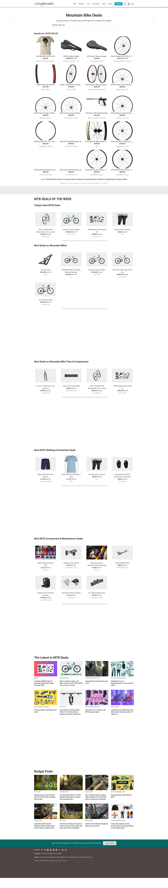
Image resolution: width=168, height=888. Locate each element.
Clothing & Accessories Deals (86, 179)
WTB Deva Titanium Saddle (96, 56)
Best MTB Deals (51, 179)
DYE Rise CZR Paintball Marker (97, 113)
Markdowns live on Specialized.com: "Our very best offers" (122, 683)
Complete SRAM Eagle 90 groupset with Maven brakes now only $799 (44, 683)
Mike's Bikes (45, 89)
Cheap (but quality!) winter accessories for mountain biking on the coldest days (122, 826)
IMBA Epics (64, 857)
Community (95, 3)
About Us (44, 853)
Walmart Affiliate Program (46, 61)
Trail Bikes (63, 706)
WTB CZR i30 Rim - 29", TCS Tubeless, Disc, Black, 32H (54, 141)
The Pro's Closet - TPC (71, 61)
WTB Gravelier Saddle (71, 56)
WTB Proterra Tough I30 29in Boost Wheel (126, 113)
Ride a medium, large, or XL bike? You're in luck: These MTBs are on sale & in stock (71, 683)
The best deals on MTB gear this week (45, 711)
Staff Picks (101, 179)
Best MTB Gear (73, 857)
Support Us (51, 853)
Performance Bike (71, 146)
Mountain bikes (64, 678)
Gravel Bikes (89, 791)
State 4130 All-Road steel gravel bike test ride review (96, 825)
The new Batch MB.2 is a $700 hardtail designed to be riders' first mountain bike (70, 797)
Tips (88, 3)
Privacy (65, 860)
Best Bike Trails (54, 857)
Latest (110, 3)
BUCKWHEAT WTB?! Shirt (45, 56)
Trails (74, 3)
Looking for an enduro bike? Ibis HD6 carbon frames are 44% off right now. (122, 712)
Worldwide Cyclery (45, 146)
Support (118, 3)
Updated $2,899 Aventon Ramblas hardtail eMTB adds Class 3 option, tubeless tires (44, 826)
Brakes (36, 678)
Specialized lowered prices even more (96, 682)
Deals (104, 3)
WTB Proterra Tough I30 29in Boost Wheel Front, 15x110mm (132, 84)
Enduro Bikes (115, 706)
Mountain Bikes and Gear (92, 678)
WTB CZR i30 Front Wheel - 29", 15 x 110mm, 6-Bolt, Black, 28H (133, 141)
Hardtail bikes (64, 791)
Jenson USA (71, 89)
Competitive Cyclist (96, 61)
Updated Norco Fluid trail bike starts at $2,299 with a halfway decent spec (44, 797)
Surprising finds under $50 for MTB (121, 796)
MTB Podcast (44, 857)
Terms (60, 860)
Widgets (59, 853)
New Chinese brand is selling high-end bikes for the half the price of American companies (95, 797)
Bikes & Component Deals (67, 179)
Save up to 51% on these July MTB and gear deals (95, 711)
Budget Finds (110, 179)
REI (96, 146)
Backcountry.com (122, 89)
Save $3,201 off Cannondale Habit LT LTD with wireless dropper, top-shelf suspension (70, 712)
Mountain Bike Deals (85, 857)
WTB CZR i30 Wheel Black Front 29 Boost (100, 141)
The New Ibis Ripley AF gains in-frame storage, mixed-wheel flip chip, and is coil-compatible (71, 826)
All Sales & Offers (121, 179)
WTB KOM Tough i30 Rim (46, 84)
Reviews (81, 3)
